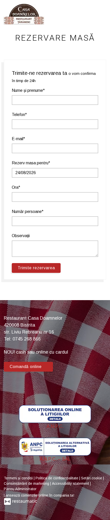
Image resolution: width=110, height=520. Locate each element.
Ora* (16, 187)
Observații (21, 236)
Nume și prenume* (28, 90)
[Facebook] (10, 385)
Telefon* (19, 114)
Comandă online (26, 366)
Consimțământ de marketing (27, 483)
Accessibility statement (71, 483)
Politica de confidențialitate (57, 478)
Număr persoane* (27, 211)
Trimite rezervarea (36, 268)
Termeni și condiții (19, 478)
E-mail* (18, 139)
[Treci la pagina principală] (24, 14)
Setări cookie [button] (92, 478)
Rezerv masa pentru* (31, 163)
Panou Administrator (20, 489)
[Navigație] (100, 14)
